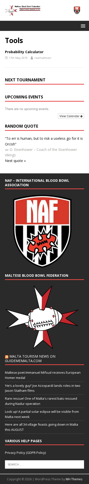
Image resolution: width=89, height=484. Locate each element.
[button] (82, 25)
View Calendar (69, 116)
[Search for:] (44, 464)
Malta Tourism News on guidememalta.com (30, 358)
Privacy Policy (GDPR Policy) (25, 452)
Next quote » (15, 160)
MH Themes (74, 479)
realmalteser (42, 58)
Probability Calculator (24, 51)
